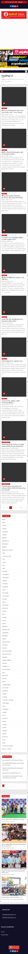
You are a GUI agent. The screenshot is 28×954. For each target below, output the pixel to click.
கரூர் (3, 565)
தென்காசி (4, 663)
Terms (2, 932)
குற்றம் (3, 590)
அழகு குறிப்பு (5, 531)
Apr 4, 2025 (5, 199)
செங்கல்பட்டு (5, 608)
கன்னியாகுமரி (5, 577)
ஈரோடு (3, 553)
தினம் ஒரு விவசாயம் (6, 654)
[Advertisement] (14, 35)
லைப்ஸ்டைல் (5, 718)
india (3, 522)
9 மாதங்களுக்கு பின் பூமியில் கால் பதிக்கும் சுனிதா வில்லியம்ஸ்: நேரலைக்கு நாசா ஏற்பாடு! (14, 488)
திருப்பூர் (4, 639)
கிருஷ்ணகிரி (5, 586)
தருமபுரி (4, 623)
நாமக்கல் (4, 678)
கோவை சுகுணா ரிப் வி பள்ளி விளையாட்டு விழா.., (12, 760)
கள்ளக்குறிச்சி (5, 574)
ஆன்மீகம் (4, 534)
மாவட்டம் (4, 715)
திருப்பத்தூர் (4, 635)
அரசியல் (4, 525)
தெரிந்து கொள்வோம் (6, 660)
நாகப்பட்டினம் (5, 675)
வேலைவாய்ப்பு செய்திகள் (7, 746)
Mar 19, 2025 (6, 448)
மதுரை (3, 706)
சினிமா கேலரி (5, 605)
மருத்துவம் (4, 712)
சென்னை (4, 611)
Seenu (12, 821)
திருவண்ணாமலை (6, 642)
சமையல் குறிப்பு (5, 596)
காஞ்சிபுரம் (4, 580)
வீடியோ (3, 739)
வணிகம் (4, 721)
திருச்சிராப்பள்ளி (5, 629)
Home (3, 77)
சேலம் (3, 614)
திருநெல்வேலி (5, 632)
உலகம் (3, 442)
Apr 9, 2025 (5, 156)
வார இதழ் (4, 724)
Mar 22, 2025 (6, 281)
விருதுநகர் (4, 730)
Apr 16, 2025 (6, 114)
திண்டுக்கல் (5, 626)
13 (20, 507)
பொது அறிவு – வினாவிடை (8, 700)
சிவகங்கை (4, 599)
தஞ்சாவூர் (4, 617)
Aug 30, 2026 (6, 821)
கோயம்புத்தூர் (5, 593)
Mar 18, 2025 (6, 492)
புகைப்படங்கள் (5, 687)
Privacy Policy (4, 935)
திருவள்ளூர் (4, 645)
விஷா (11, 114)
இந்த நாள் (4, 538)
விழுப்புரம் (4, 733)
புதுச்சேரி (4, 694)
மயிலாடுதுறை (5, 709)
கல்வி (3, 568)
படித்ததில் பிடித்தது (6, 684)
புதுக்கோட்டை (5, 691)
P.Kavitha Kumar (14, 448)
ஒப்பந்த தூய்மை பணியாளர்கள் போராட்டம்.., (11, 773)
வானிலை (4, 727)
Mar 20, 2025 (6, 404)
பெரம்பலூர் (4, 697)
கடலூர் (3, 562)
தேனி (3, 672)
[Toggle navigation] (26, 71)
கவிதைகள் (4, 571)
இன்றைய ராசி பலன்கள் (7, 550)
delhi (3, 519)
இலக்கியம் (4, 547)
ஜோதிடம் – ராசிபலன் (6, 749)
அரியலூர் (4, 528)
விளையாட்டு (5, 736)
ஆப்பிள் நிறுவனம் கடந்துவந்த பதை (12, 361)
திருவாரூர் (4, 648)
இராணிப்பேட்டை (5, 541)
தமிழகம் (4, 620)
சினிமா (3, 602)
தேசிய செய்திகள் (6, 669)
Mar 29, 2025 (6, 241)
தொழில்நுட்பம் (4, 108)
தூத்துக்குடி (4, 657)
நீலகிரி (3, 681)
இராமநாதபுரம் (5, 544)
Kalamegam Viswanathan (17, 899)
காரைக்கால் (4, 583)
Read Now (14, 58)
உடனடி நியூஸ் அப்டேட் (6, 556)
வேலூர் (3, 743)
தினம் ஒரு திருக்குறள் (7, 651)
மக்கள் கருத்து (5, 703)
